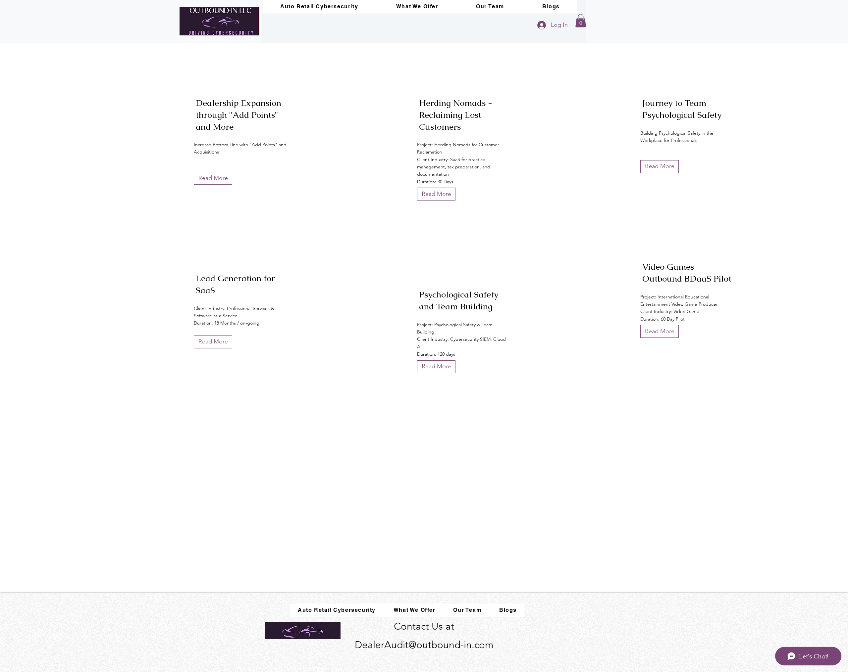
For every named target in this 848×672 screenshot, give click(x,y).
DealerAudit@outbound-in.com (424, 645)
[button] (580, 20)
